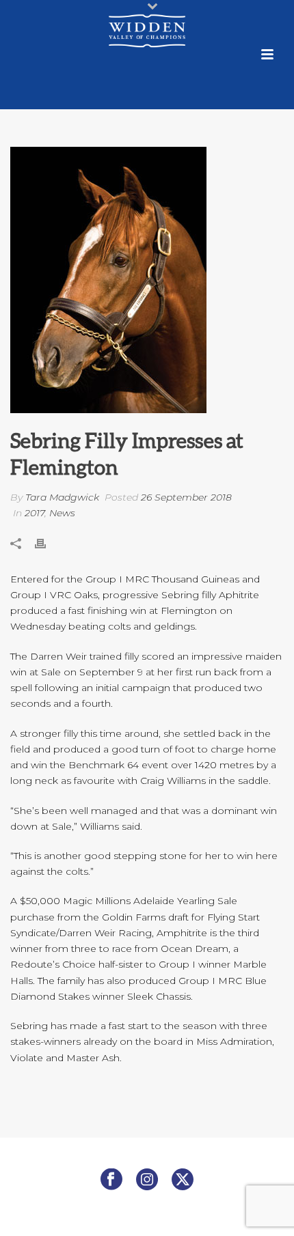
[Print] (47, 542)
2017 (34, 513)
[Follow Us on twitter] (182, 1180)
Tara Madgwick (62, 497)
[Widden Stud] (147, 30)
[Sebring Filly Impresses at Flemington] (147, 280)
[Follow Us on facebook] (111, 1180)
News (62, 513)
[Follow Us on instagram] (147, 1180)
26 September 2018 (186, 497)
